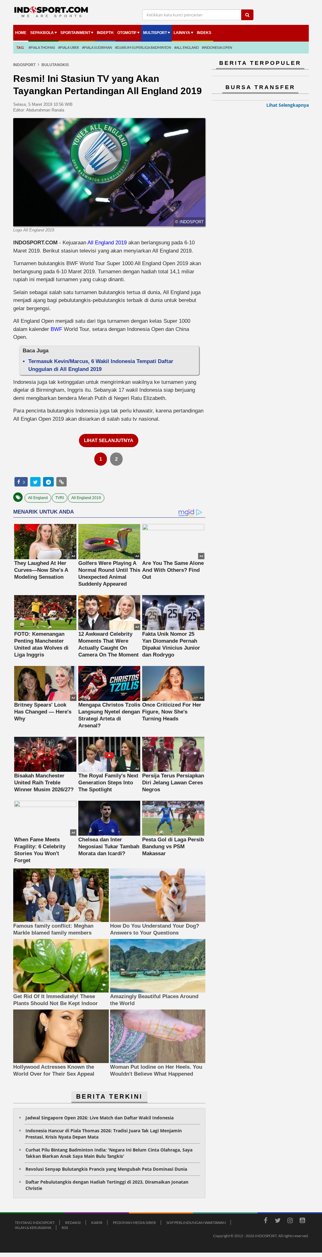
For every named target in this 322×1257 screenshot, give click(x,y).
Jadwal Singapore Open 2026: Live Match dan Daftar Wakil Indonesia (99, 1118)
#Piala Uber (68, 47)
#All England (186, 47)
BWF (56, 329)
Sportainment (75, 33)
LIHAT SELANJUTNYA (108, 440)
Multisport (155, 33)
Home (20, 33)
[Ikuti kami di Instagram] (290, 1221)
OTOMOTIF (126, 33)
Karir (97, 1222)
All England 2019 (107, 243)
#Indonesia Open (217, 47)
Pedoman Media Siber (134, 1222)
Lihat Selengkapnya (287, 105)
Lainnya (182, 33)
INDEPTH (105, 33)
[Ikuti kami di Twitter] (278, 1221)
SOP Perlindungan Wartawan (196, 1222)
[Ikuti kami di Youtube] (302, 1221)
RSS (65, 1227)
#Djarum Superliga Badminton (143, 47)
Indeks (204, 33)
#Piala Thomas (42, 47)
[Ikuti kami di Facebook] (265, 1221)
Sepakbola (42, 33)
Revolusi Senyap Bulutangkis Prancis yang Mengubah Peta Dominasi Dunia (106, 1169)
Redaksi (73, 1222)
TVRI (59, 498)
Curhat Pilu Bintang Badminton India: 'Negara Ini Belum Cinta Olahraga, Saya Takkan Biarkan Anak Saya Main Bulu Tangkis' (108, 1153)
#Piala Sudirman (97, 47)
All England (38, 498)
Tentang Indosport (35, 1222)
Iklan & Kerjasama (33, 1227)
